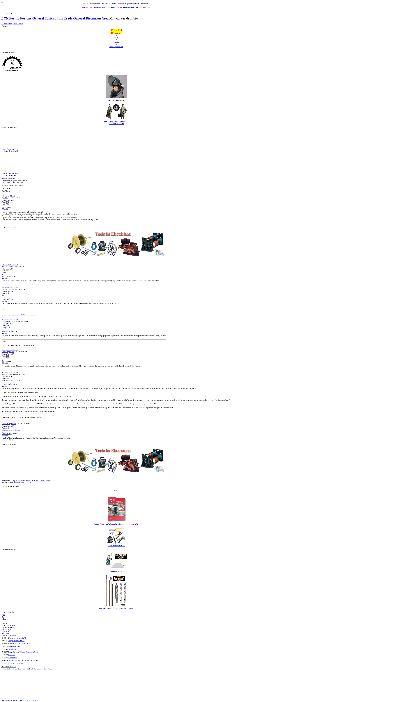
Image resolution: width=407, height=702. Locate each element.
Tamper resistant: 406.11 (16, 641)
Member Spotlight (8, 612)
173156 (13, 424)
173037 (9, 289)
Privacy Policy (6, 669)
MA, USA (5, 204)
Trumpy (48, 481)
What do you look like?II (17, 638)
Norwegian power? (14, 646)
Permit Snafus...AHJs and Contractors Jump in (23, 652)
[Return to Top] (2, 2)
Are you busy (12, 649)
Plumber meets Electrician (10, 173)
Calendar (9, 24)
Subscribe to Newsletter (132, 7)
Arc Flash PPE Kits (116, 124)
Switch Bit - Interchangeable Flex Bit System (116, 608)
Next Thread (19, 185)
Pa (3, 295)
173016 (5, 198)
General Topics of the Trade (52, 18)
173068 (11, 352)
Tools (116, 38)
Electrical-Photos (99, 7)
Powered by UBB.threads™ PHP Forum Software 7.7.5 (19, 700)
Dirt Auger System (116, 571)
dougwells (15, 481)
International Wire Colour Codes (19, 643)
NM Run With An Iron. (16, 663)
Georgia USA (6, 327)
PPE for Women (114, 100)
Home (86, 7)
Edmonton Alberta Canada (11, 380)
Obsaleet (5, 321)
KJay (3, 266)
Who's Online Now (8, 179)
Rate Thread (6, 191)
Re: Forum (11, 655)
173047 (11, 321)
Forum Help (38, 669)
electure (22, 481)
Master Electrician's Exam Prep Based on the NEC (116, 524)
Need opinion (12, 658)
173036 (9, 266)
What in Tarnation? (8, 149)
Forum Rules (17, 669)
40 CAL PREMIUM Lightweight (116, 122)
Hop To (4, 482)
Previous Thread (7, 185)
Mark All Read (28, 669)
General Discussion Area (91, 18)
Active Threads (18, 24)
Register (5, 13)
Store (147, 7)
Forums (25, 18)
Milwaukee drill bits (8, 196)
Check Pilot (6, 424)
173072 (9, 374)
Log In (12, 13)
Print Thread (6, 188)
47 (7, 623)
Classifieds (114, 7)
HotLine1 (35, 481)
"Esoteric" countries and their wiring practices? (24, 660)
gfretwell (28, 481)
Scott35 (42, 481)
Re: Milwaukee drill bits (10, 265)
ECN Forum (10, 18)
